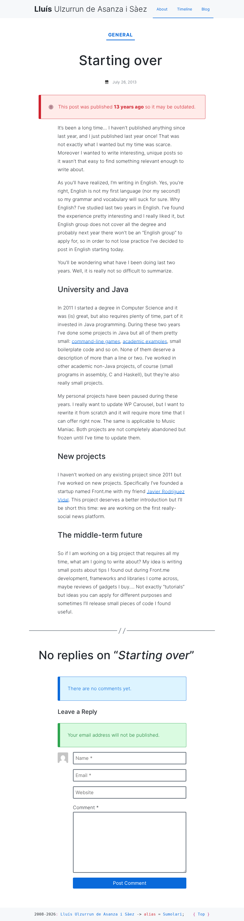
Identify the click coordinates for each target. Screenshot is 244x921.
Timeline (184, 9)
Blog (206, 9)
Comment (86, 807)
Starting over (120, 60)
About (162, 9)
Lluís (97, 914)
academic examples (145, 341)
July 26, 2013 (124, 82)
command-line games (96, 341)
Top (201, 914)
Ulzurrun (90, 9)
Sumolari (172, 914)
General (120, 35)
